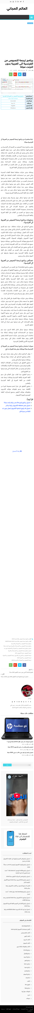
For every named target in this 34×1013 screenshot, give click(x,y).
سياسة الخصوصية (24, 1009)
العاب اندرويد (26, 940)
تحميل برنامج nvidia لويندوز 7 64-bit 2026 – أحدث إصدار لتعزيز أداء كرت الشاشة (17, 872)
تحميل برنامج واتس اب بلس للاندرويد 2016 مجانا (20, 747)
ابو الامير (30, 70)
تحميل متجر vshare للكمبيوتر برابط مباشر (18, 406)
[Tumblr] (17, 702)
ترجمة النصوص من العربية (8, 655)
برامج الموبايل (27, 953)
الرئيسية (31, 1009)
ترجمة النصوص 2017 (19, 653)
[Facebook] (28, 702)
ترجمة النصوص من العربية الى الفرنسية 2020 (21, 660)
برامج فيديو (27, 971)
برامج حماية (27, 964)
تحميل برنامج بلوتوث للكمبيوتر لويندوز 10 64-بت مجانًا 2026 (17, 866)
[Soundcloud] (19, 702)
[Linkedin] (23, 702)
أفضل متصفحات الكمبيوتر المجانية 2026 (20, 929)
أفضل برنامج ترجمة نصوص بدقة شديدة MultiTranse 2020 (18, 641)
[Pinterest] (21, 702)
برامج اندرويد (27, 957)
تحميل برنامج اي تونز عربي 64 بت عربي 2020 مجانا (20, 752)
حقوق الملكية (8, 1009)
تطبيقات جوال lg (26, 991)
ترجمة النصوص (28, 653)
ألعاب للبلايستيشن (25, 933)
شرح (29, 995)
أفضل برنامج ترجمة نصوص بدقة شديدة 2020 (21, 639)
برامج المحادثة (26, 950)
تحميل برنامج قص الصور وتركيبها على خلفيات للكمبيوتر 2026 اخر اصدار (16, 860)
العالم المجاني (17, 9)
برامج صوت (27, 967)
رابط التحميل (16, 451)
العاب (28, 981)
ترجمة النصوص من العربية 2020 (24, 657)
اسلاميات (28, 978)
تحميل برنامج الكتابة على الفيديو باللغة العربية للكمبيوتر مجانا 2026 (16, 905)
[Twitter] (14, 702)
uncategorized (26, 926)
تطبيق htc (27, 984)
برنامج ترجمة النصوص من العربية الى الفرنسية (21, 643)
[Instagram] (26, 702)
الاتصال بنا (30, 1011)
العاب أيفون (27, 936)
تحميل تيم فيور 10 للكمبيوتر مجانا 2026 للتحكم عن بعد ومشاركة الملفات (16, 899)
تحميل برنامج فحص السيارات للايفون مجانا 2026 (18, 876)
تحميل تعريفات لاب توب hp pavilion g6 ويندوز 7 (20, 742)
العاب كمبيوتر (26, 943)
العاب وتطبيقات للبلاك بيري (23, 946)
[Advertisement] (17, 42)
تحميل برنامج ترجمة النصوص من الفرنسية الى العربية (19, 650)
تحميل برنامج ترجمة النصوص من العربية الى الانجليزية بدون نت (17, 648)
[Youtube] (12, 702)
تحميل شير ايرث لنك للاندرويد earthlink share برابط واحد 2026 (17, 911)
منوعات (28, 998)
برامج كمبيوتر (30, 23)
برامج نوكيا (27, 988)
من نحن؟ (3, 1009)
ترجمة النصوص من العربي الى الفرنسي (23, 655)
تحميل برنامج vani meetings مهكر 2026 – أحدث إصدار (17, 893)
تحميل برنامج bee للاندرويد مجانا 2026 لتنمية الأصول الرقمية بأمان (17, 881)
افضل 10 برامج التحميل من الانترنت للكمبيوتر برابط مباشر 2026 (18, 887)
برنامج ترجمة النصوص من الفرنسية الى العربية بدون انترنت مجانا (17, 646)
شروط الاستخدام (16, 1009)
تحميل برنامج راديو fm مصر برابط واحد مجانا (17, 403)
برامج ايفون (27, 960)
